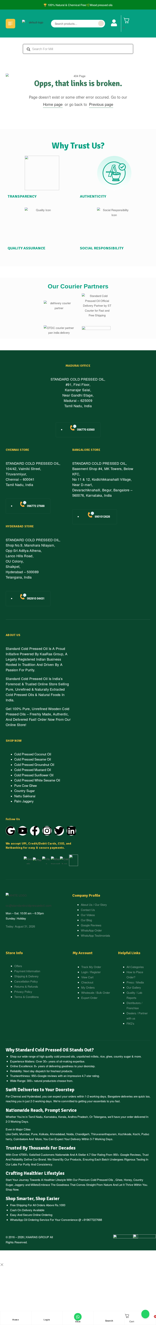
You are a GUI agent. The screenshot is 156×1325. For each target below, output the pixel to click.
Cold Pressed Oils (102, 1180)
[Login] (47, 1317)
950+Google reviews (44, 1076)
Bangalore (114, 1096)
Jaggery (19, 1185)
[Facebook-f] (35, 831)
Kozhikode (124, 1134)
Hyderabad (34, 1096)
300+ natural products (40, 1081)
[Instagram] (47, 831)
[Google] (10, 831)
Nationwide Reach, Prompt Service (41, 1110)
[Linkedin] (71, 831)
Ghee (118, 1180)
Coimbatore (21, 1139)
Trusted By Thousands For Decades (41, 1148)
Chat (78, 1321)
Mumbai (24, 1134)
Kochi (136, 1134)
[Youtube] (22, 831)
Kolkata (43, 1134)
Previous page (101, 104)
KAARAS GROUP (37, 1237)
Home (15, 1319)
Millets (35, 1185)
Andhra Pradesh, (78, 1117)
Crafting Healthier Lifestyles (35, 1173)
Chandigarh (82, 1134)
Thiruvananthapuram (104, 1134)
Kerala (62, 1117)
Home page (53, 104)
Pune (34, 1134)
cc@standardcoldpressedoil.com (28, 905)
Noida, (70, 1134)
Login (47, 1319)
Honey (127, 1180)
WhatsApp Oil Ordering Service (29, 1220)
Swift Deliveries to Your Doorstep (40, 1090)
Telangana (99, 1117)
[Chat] (78, 1317)
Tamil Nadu (35, 1117)
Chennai (16, 1096)
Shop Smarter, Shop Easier (33, 1198)
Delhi (15, 1134)
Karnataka (50, 1117)
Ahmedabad (57, 1134)
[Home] (16, 1317)
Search (101, 23)
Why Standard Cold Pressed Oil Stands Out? (50, 1050)
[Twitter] (59, 831)
